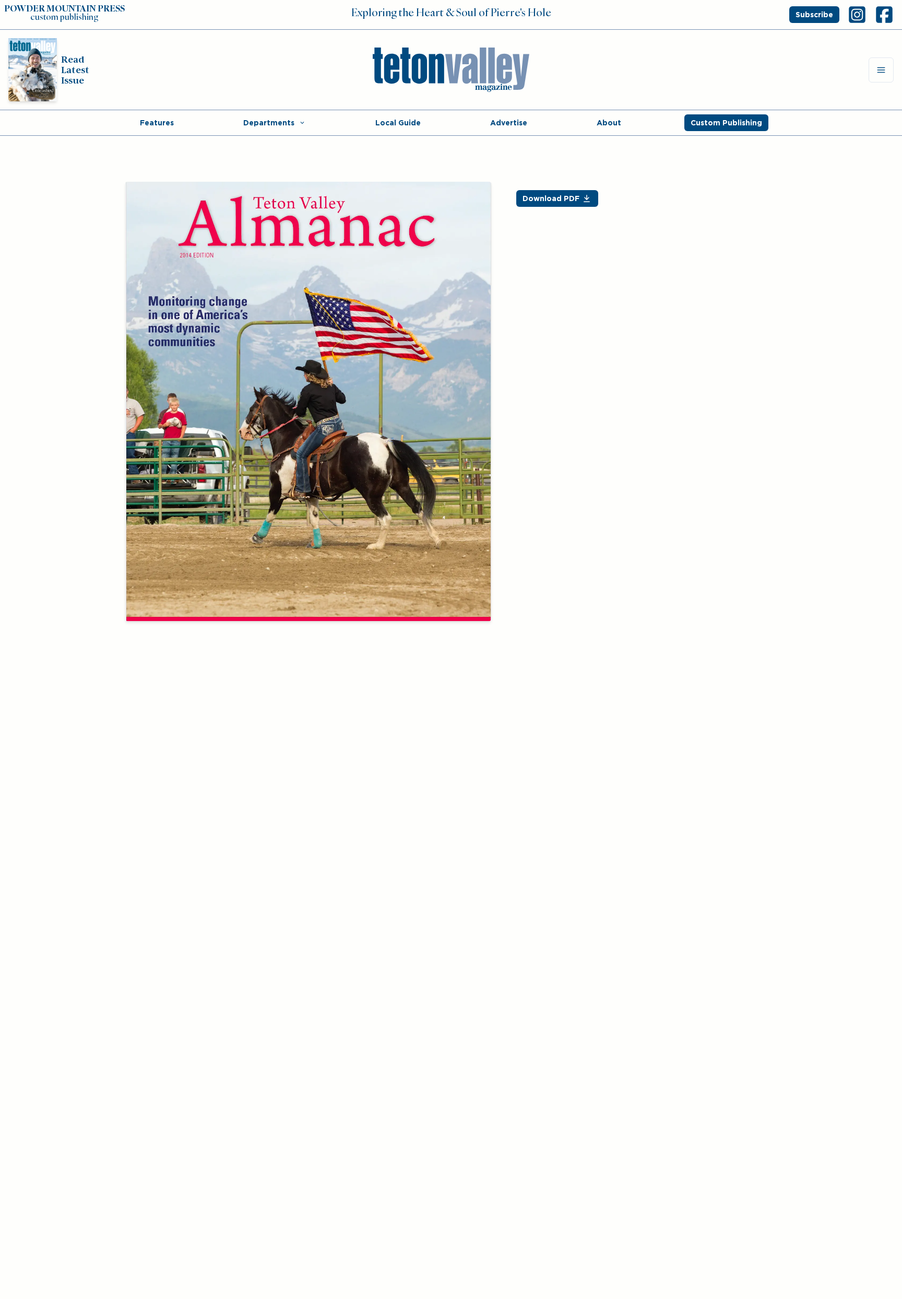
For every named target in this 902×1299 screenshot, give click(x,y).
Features (157, 123)
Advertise (508, 123)
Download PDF (551, 198)
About (609, 123)
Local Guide (398, 123)
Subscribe (814, 14)
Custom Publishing (726, 123)
